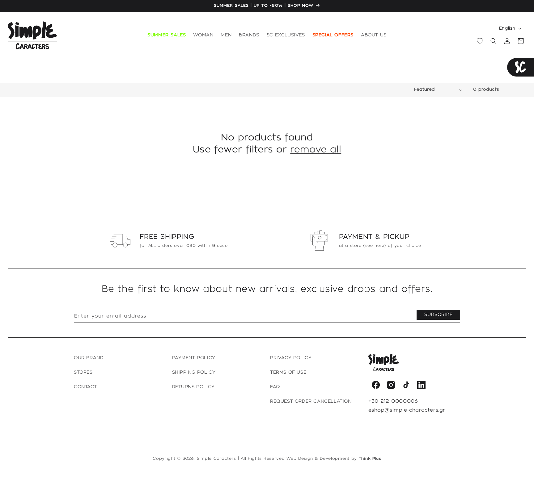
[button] (203, 35)
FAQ (275, 387)
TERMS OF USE (288, 372)
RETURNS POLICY (193, 387)
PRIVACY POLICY (291, 358)
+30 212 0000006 (393, 401)
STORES (83, 372)
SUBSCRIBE (438, 315)
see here (374, 245)
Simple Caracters (216, 458)
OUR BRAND (89, 358)
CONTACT (85, 387)
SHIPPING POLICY (194, 372)
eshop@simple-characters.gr (407, 410)
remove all (315, 150)
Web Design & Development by (333, 458)
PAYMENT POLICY (193, 358)
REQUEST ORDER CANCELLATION (311, 401)
